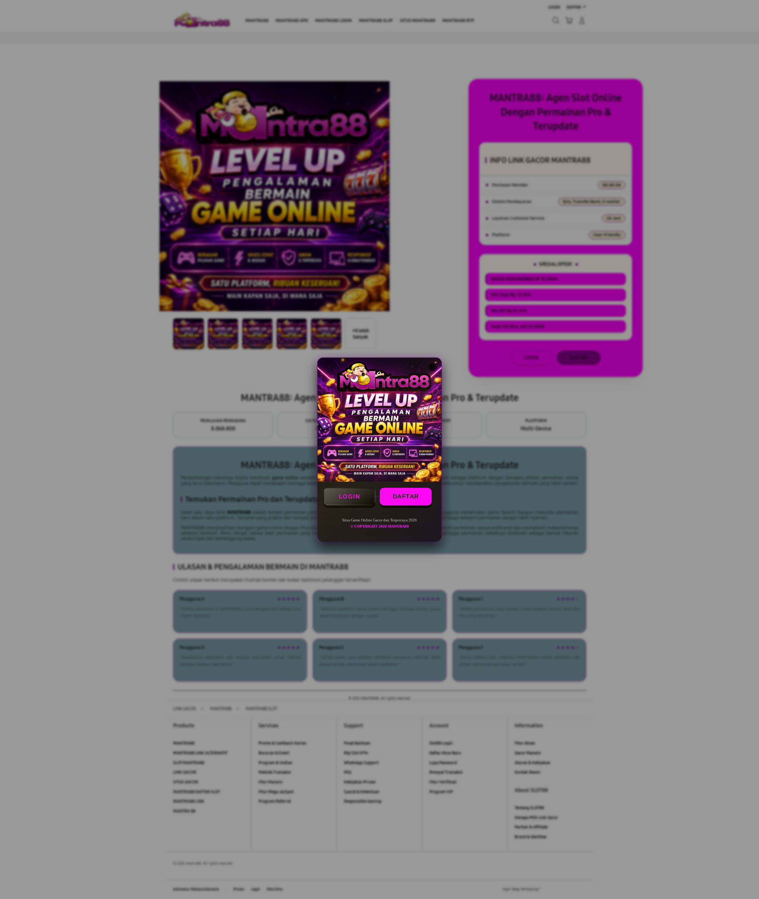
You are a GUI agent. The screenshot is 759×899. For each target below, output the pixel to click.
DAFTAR (406, 496)
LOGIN (349, 496)
